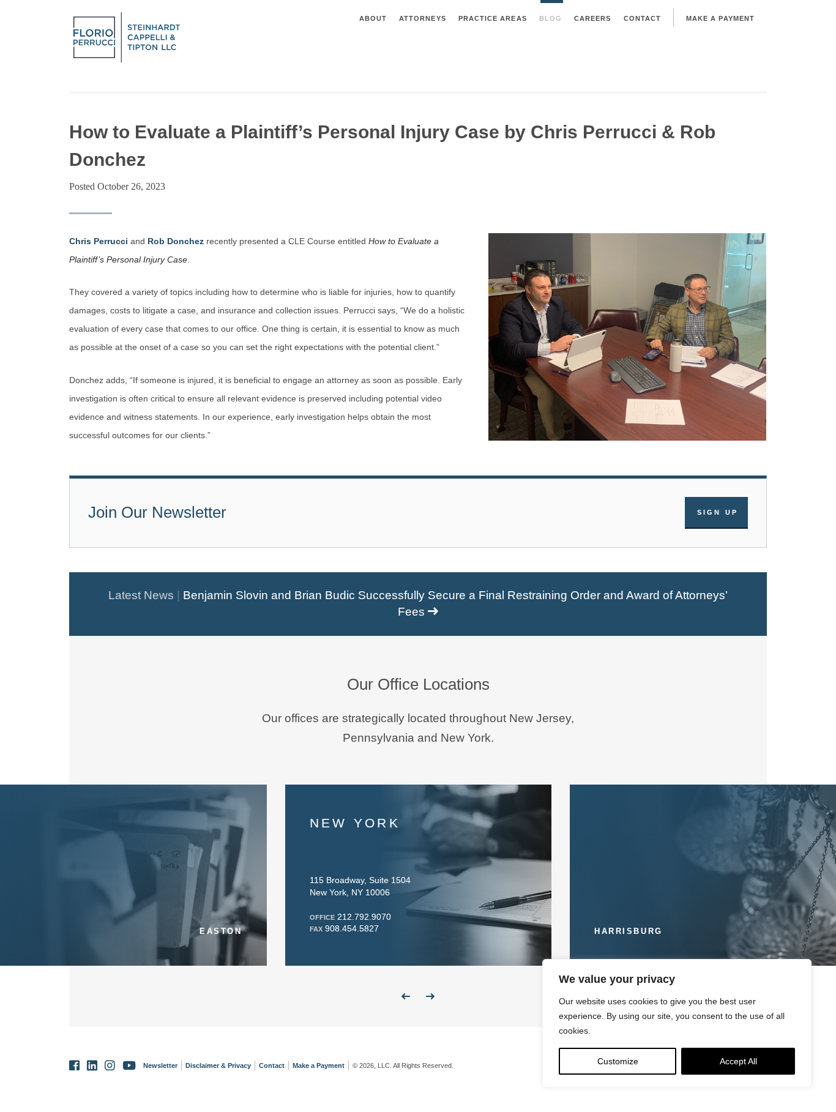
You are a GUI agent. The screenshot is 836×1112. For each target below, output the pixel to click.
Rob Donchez (175, 241)
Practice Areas (492, 18)
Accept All (738, 1061)
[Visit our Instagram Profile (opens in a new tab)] (110, 1065)
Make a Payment (720, 18)
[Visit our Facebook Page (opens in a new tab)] (74, 1065)
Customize (617, 1061)
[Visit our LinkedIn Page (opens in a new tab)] (92, 1065)
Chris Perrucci (98, 241)
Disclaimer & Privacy (218, 1065)
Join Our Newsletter (157, 512)
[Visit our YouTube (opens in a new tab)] (129, 1065)
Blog (550, 18)
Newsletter (160, 1065)
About (373, 18)
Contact (643, 18)
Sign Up (718, 512)
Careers (592, 18)
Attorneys (422, 18)
